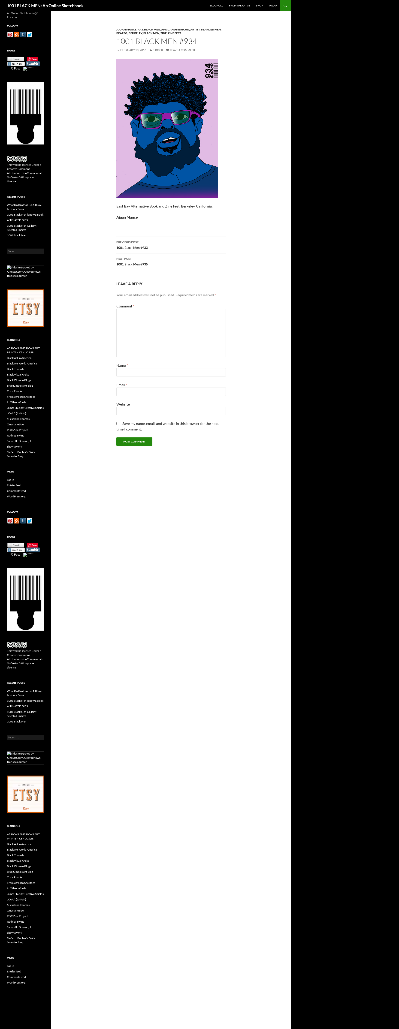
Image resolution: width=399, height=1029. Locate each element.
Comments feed (16, 491)
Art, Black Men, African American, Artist (169, 29)
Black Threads (15, 369)
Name (122, 365)
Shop (259, 5)
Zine (163, 33)
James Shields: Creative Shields (25, 407)
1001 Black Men (17, 235)
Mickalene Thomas (18, 419)
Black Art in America (19, 358)
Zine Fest (174, 33)
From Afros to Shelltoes (21, 396)
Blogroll (216, 5)
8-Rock (158, 50)
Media (273, 5)
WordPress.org (16, 496)
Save (34, 59)
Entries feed (14, 485)
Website (123, 404)
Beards (121, 33)
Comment (125, 306)
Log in (10, 479)
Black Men (151, 33)
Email (121, 384)
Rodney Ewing (15, 435)
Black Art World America (22, 363)
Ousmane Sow (15, 424)
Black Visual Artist (18, 374)
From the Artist (239, 5)
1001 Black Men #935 (132, 261)
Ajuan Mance (126, 29)
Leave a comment (182, 50)
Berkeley (135, 33)
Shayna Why (14, 446)
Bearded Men (211, 29)
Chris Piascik (14, 391)
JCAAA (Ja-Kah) (16, 413)
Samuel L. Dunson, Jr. (19, 441)
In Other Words (16, 402)
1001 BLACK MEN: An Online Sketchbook (45, 5)
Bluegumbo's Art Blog (20, 385)
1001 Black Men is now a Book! (25, 214)
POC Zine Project (17, 430)
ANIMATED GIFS (17, 220)
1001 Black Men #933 (132, 245)
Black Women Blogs (19, 380)
